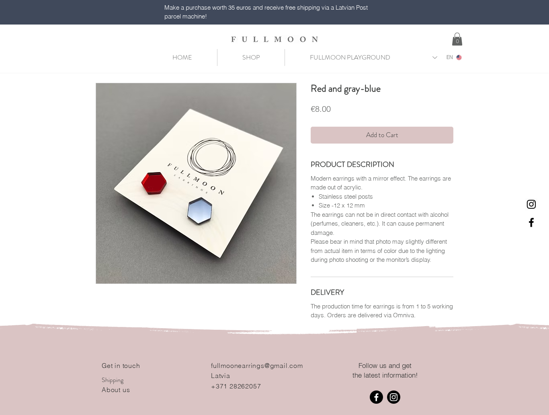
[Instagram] (393, 397)
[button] (457, 39)
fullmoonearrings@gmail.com (257, 366)
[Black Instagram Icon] (531, 204)
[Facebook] (376, 397)
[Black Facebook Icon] (531, 222)
